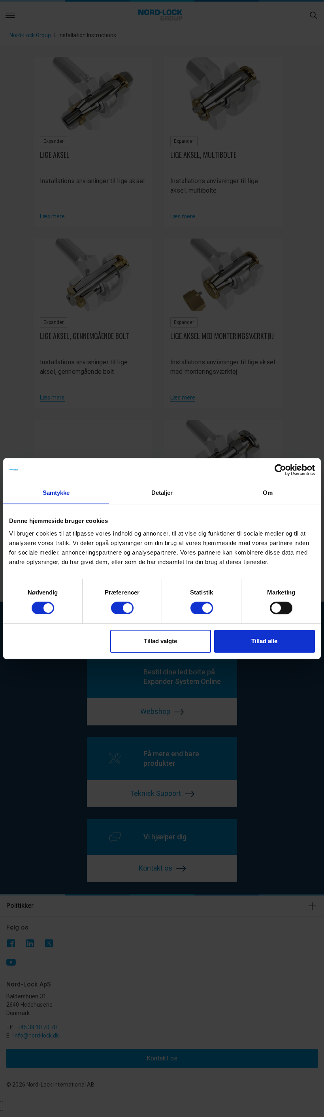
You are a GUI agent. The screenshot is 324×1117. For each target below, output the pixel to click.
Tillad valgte (160, 641)
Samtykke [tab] (56, 492)
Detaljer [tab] (162, 492)
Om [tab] (268, 492)
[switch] (122, 608)
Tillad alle (264, 641)
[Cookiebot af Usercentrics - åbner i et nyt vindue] (280, 470)
